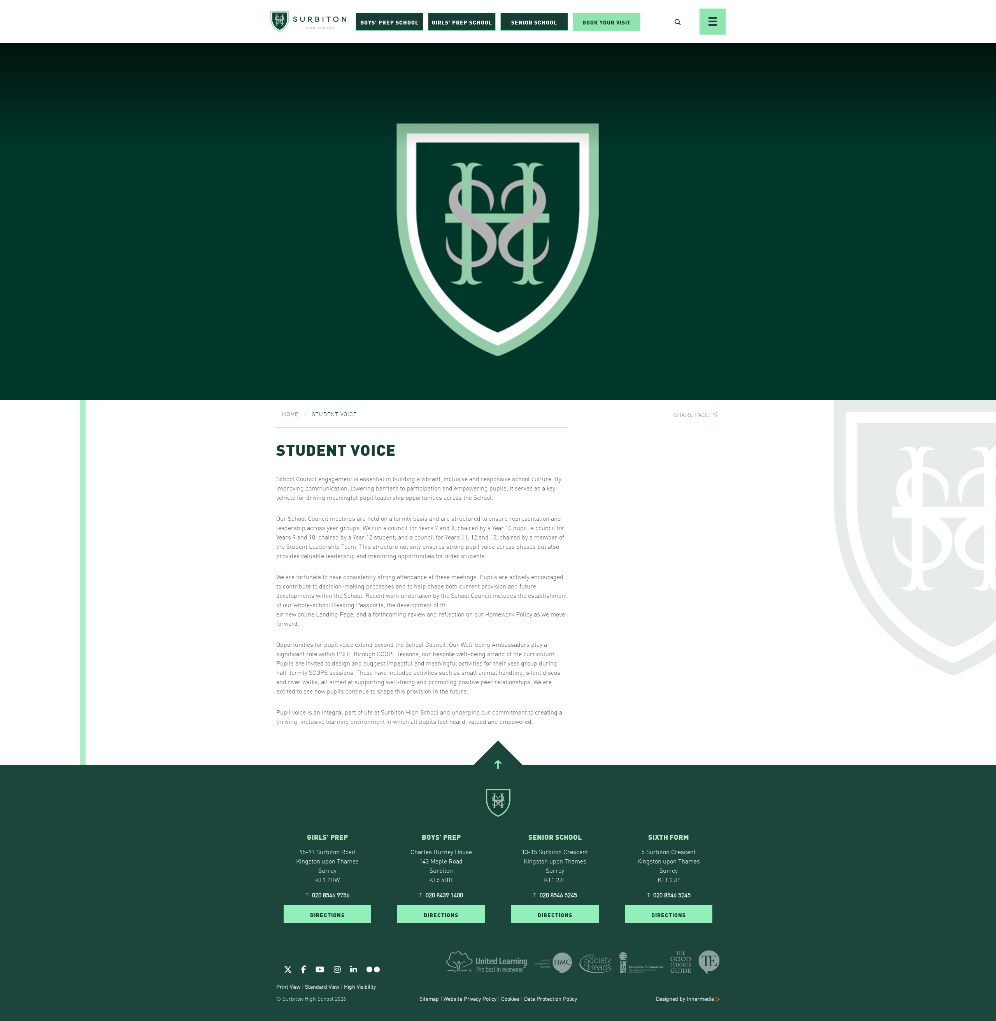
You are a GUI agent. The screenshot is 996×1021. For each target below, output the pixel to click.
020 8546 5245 (558, 894)
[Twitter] (288, 968)
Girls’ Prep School (462, 22)
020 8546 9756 (330, 894)
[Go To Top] (498, 765)
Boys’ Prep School (389, 22)
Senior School (534, 22)
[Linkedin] (353, 968)
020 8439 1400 (444, 894)
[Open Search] (678, 21)
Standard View (322, 986)
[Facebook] (303, 968)
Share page (691, 414)
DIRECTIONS (327, 914)
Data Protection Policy (550, 998)
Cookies (510, 998)
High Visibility (360, 986)
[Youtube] (320, 968)
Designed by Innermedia (685, 998)
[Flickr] (373, 968)
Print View (288, 986)
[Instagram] (337, 968)
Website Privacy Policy (470, 998)
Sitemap (429, 998)
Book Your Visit (606, 22)
